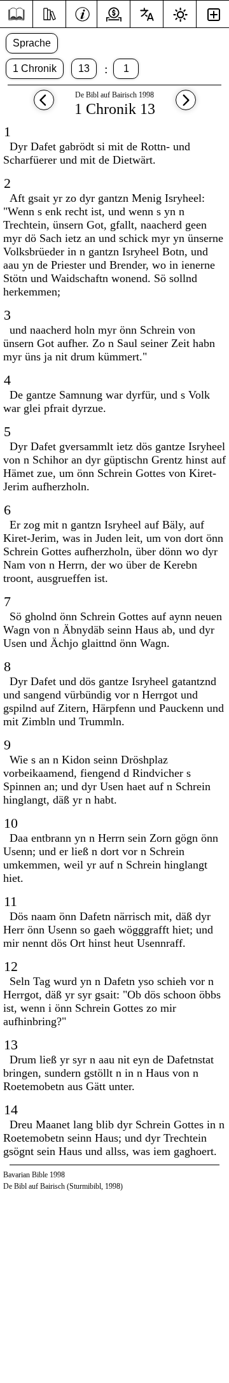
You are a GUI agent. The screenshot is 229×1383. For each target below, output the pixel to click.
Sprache (32, 43)
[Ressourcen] (49, 12)
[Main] (16, 14)
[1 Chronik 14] (185, 106)
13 (84, 68)
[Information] (82, 12)
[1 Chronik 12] (43, 106)
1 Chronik (35, 68)
